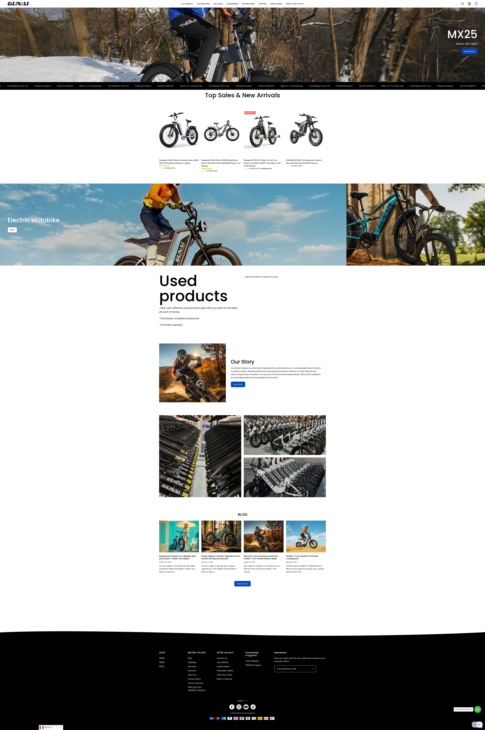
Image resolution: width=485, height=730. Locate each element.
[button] (164, 165)
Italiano (240, 701)
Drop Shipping (252, 661)
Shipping (192, 662)
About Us (192, 674)
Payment (192, 670)
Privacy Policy (194, 679)
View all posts (242, 584)
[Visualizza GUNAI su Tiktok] (253, 706)
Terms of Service (195, 683)
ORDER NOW (469, 51)
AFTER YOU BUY (225, 652)
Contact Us (222, 658)
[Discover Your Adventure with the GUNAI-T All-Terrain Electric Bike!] (264, 536)
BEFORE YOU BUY (197, 652)
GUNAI (238, 713)
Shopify (251, 713)
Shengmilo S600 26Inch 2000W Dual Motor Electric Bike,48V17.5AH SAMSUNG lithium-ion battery (220, 163)
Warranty (192, 666)
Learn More (238, 384)
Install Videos (223, 666)
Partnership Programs (252, 654)
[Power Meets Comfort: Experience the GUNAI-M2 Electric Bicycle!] (221, 536)
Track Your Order (224, 674)
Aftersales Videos (225, 670)
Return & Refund (224, 679)
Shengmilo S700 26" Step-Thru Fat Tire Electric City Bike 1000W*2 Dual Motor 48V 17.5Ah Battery (262, 163)
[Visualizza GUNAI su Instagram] (238, 706)
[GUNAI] (18, 4)
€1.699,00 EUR (296, 166)
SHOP (162, 652)
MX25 (161, 666)
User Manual (222, 662)
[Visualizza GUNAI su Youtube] (246, 706)
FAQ (190, 658)
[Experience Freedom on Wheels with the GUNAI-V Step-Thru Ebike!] (179, 536)
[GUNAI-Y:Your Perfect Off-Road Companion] (306, 536)
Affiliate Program (253, 665)
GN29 (161, 658)
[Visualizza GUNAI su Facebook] (231, 706)
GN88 (162, 662)
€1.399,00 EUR (211, 171)
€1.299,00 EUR (169, 168)
